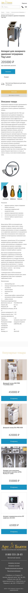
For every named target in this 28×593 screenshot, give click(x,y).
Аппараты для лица (14, 563)
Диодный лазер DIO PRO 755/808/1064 (11, 384)
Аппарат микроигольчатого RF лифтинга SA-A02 (13, 517)
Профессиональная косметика (14, 568)
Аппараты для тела (14, 566)
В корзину (14, 398)
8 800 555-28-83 (14, 554)
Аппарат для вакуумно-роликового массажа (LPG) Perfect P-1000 (12, 471)
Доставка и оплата (14, 95)
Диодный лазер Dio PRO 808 (13, 427)
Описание (14, 91)
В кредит (6, 77)
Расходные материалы (14, 571)
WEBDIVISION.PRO (14, 590)
